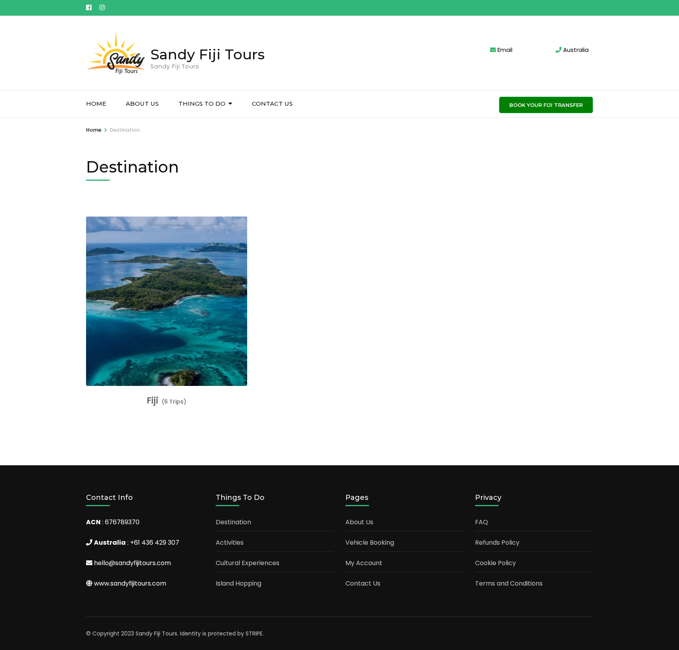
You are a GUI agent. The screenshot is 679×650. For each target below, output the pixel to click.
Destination (233, 522)
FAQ (481, 522)
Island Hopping (238, 583)
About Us (142, 103)
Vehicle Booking (369, 542)
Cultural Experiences (247, 562)
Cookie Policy (495, 562)
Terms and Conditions (509, 583)
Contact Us (272, 103)
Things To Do (202, 103)
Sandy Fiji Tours (207, 54)
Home (96, 103)
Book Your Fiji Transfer (546, 105)
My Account (363, 562)
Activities (230, 542)
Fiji (152, 400)
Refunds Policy (497, 542)
